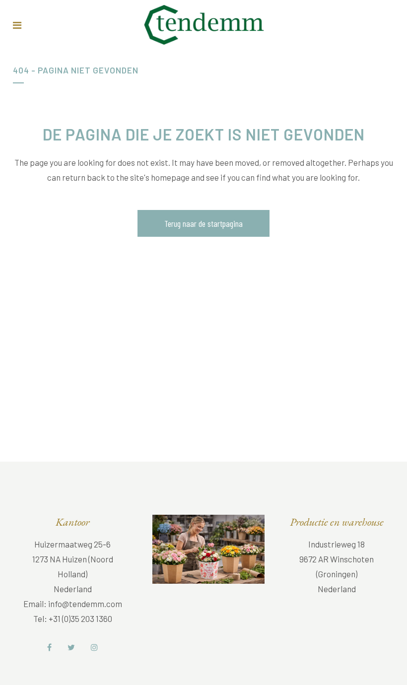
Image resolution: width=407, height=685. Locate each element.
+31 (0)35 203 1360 (80, 618)
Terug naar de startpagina (203, 223)
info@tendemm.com (85, 604)
